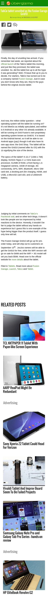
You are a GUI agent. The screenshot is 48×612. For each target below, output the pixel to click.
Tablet (30, 269)
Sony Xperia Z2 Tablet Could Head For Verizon (23, 445)
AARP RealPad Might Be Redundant (17, 389)
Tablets (11, 266)
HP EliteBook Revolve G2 (18, 592)
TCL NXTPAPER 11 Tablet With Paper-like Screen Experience (20, 345)
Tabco (20, 269)
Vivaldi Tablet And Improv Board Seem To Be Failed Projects (22, 490)
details (20, 259)
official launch (7, 64)
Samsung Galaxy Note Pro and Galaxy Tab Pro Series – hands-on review (22, 537)
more (14, 259)
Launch (12, 269)
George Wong (16, 17)
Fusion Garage (26, 79)
